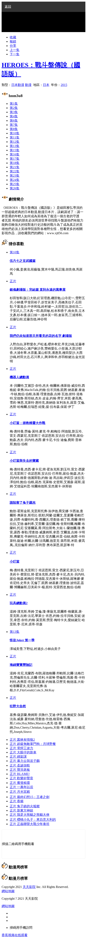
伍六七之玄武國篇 (23, 260)
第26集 (14, 188)
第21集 (14, 167)
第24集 (14, 180)
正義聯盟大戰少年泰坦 (29, 824)
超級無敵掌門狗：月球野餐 (33, 744)
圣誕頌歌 (20, 765)
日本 (46, 85)
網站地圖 (8, 891)
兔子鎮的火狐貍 (25, 806)
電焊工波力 (21, 748)
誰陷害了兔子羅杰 (23, 502)
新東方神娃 (21, 810)
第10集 (14, 133)
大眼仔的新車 (23, 752)
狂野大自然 (18, 706)
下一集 (14, 54)
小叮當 (14, 561)
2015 (64, 85)
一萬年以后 (21, 787)
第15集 (14, 150)
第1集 (14, 103)
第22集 (14, 171)
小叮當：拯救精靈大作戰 (27, 423)
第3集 (14, 112)
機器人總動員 (19, 377)
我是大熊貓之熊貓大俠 (29, 814)
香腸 (16, 801)
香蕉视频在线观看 (15, 935)
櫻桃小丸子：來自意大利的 (33, 819)
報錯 (13, 41)
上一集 (14, 50)
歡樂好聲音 (21, 778)
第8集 (14, 129)
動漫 (28, 85)
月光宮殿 (20, 791)
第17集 (14, 158)
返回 (8, 6)
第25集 (14, 184)
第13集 (14, 146)
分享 (13, 45)
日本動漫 (17, 85)
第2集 (14, 108)
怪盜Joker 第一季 (22, 640)
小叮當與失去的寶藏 (24, 460)
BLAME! (20, 774)
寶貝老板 (20, 769)
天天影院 (29, 887)
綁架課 (18, 756)
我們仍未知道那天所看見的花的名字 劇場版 (41, 335)
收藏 (13, 37)
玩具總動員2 (19, 603)
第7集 (14, 124)
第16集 (14, 154)
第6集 (14, 120)
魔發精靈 (20, 782)
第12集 (14, 141)
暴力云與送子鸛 (25, 760)
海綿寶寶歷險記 (21, 664)
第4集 (14, 116)
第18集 (14, 163)
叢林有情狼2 (22, 739)
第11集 (14, 137)
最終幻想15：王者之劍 (29, 797)
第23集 (14, 175)
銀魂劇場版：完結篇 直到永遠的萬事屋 (38, 289)
